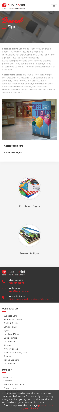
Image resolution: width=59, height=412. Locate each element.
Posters (7, 356)
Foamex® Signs (13, 152)
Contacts (7, 381)
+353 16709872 (16, 283)
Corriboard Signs (13, 146)
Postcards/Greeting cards (15, 352)
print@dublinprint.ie (19, 291)
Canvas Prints (9, 327)
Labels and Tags (11, 334)
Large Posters (10, 338)
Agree (24, 408)
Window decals (10, 349)
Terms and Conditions (13, 384)
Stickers (7, 345)
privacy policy (45, 405)
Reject (34, 408)
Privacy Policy (10, 388)
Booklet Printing (11, 323)
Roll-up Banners (11, 360)
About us (7, 377)
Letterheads (9, 341)
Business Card (10, 316)
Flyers (6, 330)
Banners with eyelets (13, 319)
